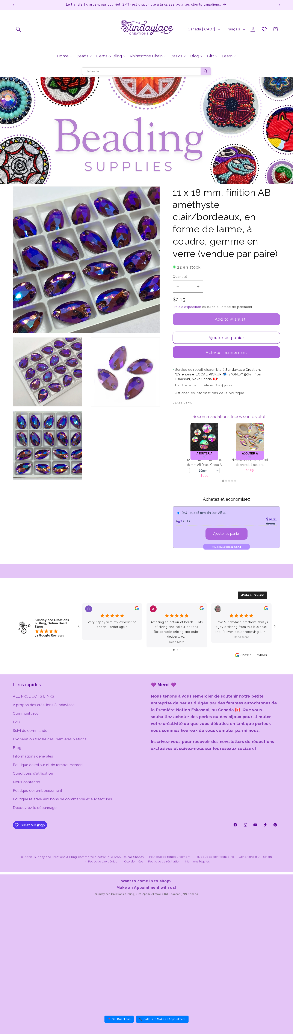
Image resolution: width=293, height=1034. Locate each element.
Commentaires (26, 713)
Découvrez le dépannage (35, 807)
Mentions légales (197, 861)
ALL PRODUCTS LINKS (33, 696)
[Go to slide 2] (177, 649)
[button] (18, 29)
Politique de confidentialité (214, 856)
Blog (17, 748)
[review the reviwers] (137, 609)
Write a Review (252, 595)
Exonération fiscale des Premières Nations (50, 739)
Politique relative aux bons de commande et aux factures (62, 799)
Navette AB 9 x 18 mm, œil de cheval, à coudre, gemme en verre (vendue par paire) (207, 463)
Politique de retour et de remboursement (48, 765)
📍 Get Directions (119, 1019)
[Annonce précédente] (13, 5)
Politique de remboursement (37, 790)
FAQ (16, 722)
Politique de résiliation (164, 861)
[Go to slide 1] (174, 650)
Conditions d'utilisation (33, 773)
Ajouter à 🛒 (207, 455)
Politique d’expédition (103, 861)
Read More (176, 641)
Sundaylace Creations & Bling (55, 857)
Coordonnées (133, 861)
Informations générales (33, 756)
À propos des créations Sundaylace (44, 705)
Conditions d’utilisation (255, 856)
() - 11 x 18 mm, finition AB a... (204, 513)
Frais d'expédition (187, 307)
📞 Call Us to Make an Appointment (162, 1019)
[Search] (206, 71)
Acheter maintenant (226, 352)
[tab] (223, 481)
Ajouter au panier (226, 534)
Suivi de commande (30, 730)
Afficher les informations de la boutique (209, 393)
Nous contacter (26, 782)
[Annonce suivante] (279, 5)
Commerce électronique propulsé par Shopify (111, 857)
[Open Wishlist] (264, 29)
